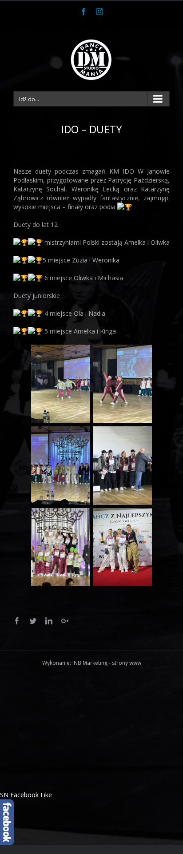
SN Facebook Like (26, 794)
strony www (126, 663)
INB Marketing (89, 663)
